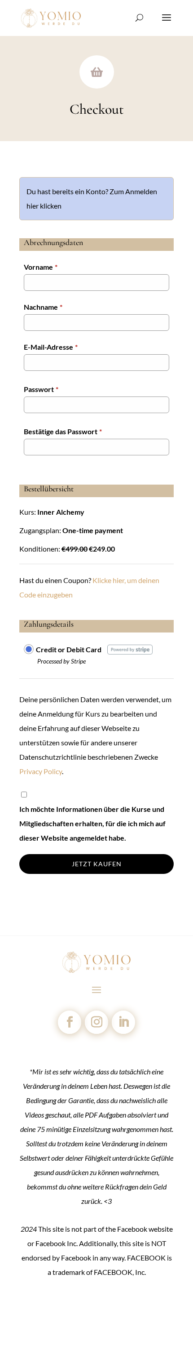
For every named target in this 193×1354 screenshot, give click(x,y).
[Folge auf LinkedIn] (123, 1022)
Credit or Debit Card (68, 649)
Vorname (40, 267)
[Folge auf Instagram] (96, 1022)
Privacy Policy (40, 771)
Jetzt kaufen (97, 864)
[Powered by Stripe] (130, 649)
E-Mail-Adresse (51, 347)
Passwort (41, 389)
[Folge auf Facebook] (69, 1022)
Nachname (43, 307)
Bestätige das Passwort (63, 431)
